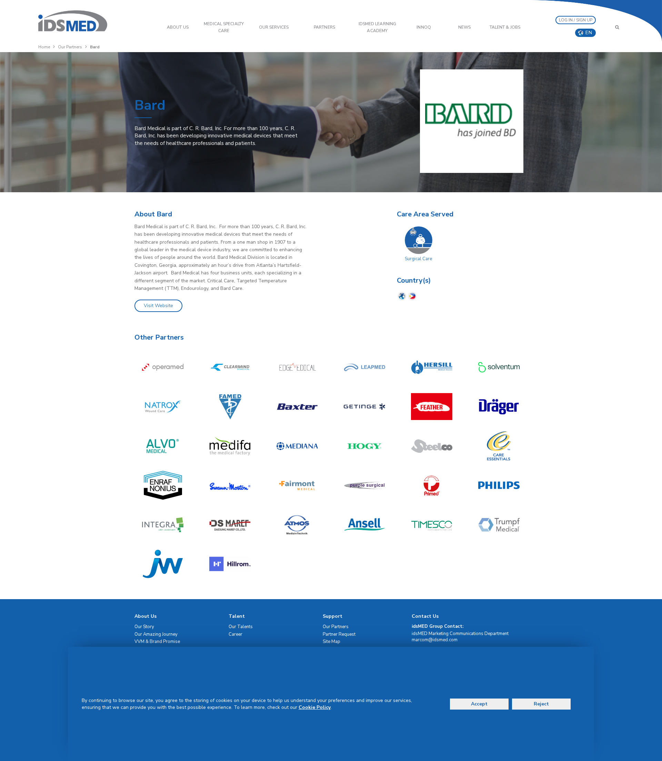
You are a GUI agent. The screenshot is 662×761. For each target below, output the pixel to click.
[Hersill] (431, 367)
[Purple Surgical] (364, 485)
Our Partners (70, 47)
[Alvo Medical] (162, 445)
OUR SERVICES (274, 27)
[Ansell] (364, 524)
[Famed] (230, 406)
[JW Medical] (162, 563)
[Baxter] (297, 406)
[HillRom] (230, 563)
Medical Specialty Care (224, 27)
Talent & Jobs (505, 27)
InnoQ (424, 27)
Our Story (144, 627)
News (464, 27)
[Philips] (499, 485)
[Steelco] (431, 445)
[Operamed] (162, 367)
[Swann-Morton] (230, 485)
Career (235, 634)
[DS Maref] (230, 524)
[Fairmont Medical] (297, 485)
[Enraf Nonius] (162, 485)
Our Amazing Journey (156, 634)
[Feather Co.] (431, 406)
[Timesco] (431, 524)
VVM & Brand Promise (157, 641)
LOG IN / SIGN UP (576, 20)
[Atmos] (297, 524)
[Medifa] (230, 445)
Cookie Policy (315, 707)
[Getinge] (364, 406)
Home (44, 47)
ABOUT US (178, 27)
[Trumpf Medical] (499, 524)
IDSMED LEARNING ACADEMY (378, 27)
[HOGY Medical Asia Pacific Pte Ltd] (364, 445)
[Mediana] (297, 445)
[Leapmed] (364, 367)
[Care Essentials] (499, 445)
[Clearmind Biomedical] (230, 367)
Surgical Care (418, 259)
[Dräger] (499, 406)
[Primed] (431, 485)
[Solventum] (499, 367)
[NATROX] (162, 406)
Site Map (331, 641)
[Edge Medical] (297, 367)
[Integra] (162, 524)
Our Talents (241, 627)
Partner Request (339, 634)
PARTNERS (324, 27)
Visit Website (158, 305)
